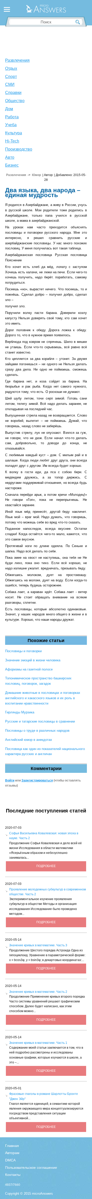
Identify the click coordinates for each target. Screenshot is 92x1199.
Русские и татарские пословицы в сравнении (40, 721)
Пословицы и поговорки (23, 651)
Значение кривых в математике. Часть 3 (38, 945)
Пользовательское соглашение (31, 1167)
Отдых (11, 68)
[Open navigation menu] (7, 10)
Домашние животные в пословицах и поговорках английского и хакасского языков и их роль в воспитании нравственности (42, 698)
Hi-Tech (12, 141)
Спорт (11, 76)
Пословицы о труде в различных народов (37, 730)
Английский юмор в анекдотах (28, 740)
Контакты (12, 1175)
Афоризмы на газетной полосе (29, 669)
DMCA (10, 1160)
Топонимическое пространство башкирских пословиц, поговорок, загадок (38, 680)
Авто (9, 157)
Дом (9, 109)
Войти (9, 780)
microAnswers (42, 1193)
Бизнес (12, 165)
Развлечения (17, 60)
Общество (15, 101)
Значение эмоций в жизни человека (32, 660)
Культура (13, 133)
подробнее (46, 866)
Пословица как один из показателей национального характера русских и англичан (45, 751)
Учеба (11, 125)
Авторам (12, 1153)
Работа (12, 117)
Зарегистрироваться (37, 780)
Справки (13, 92)
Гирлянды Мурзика (19, 712)
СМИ (10, 84)
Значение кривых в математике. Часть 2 (38, 992)
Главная (12, 1146)
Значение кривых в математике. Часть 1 (38, 1043)
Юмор (36, 175)
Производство (18, 149)
